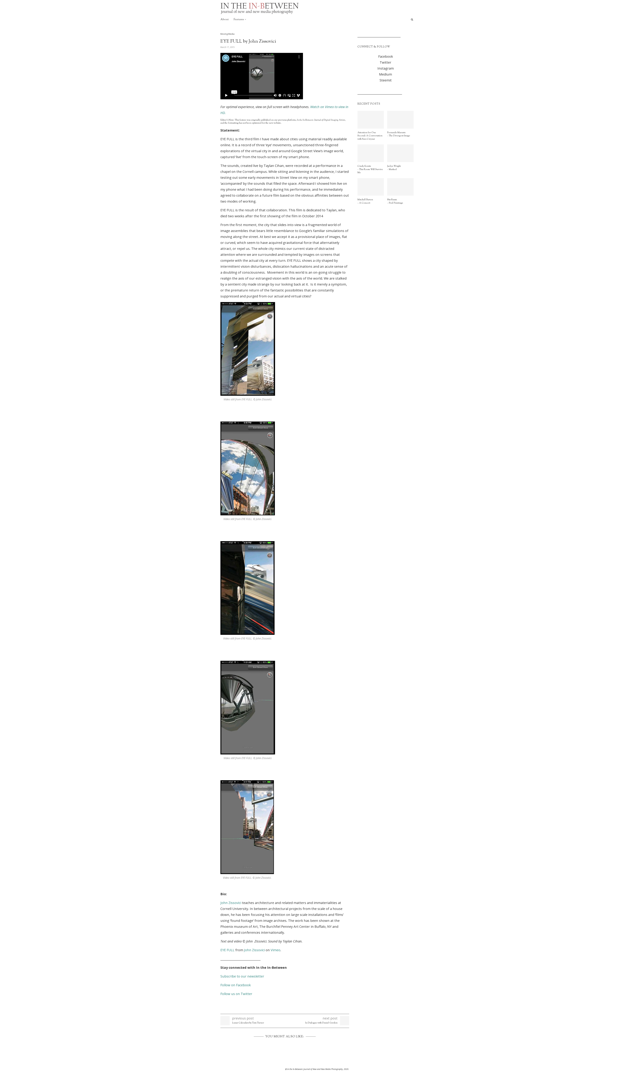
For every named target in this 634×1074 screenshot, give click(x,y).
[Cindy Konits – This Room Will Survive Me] (370, 153)
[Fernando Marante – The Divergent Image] (400, 120)
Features (239, 19)
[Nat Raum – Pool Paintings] (400, 187)
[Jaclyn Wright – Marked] (400, 153)
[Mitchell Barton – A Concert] (370, 187)
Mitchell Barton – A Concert (365, 201)
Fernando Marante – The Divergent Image (398, 134)
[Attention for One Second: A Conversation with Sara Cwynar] (370, 120)
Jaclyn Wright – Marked (394, 168)
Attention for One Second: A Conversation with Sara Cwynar (369, 136)
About (224, 19)
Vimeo (275, 950)
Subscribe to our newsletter (242, 976)
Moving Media (227, 34)
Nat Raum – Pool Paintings (395, 201)
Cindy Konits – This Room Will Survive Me (370, 169)
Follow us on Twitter (236, 994)
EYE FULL (227, 950)
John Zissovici (230, 903)
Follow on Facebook (235, 985)
